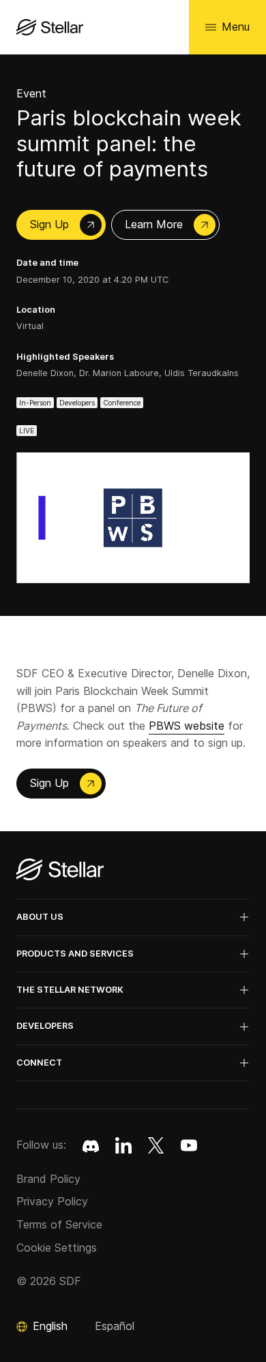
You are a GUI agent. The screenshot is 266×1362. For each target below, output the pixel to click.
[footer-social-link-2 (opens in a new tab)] (156, 1145)
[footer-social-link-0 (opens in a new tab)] (91, 1145)
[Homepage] (60, 870)
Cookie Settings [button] (56, 1247)
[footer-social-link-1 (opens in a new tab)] (123, 1145)
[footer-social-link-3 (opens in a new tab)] (189, 1145)
